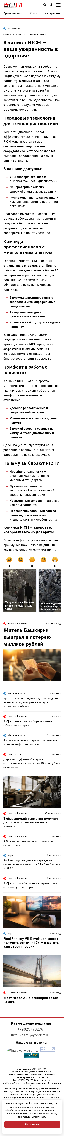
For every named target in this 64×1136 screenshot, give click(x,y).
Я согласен (32, 1124)
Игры (10, 855)
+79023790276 (30, 1029)
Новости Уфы (15, 754)
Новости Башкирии (18, 623)
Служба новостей (38, 35)
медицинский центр (18, 386)
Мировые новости (17, 693)
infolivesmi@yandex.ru (30, 1035)
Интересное (14, 28)
